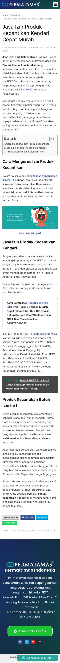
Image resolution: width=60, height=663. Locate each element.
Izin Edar (16, 15)
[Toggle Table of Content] (50, 139)
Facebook (28, 517)
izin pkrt (20, 47)
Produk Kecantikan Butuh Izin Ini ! (25, 151)
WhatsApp (11, 523)
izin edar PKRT (11, 129)
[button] (55, 4)
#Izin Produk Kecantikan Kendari (33, 530)
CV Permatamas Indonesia (41, 333)
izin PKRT (27, 89)
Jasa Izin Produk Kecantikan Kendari (27, 147)
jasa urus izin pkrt (30, 233)
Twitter (43, 517)
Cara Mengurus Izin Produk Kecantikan (28, 143)
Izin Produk (35, 47)
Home (5, 15)
